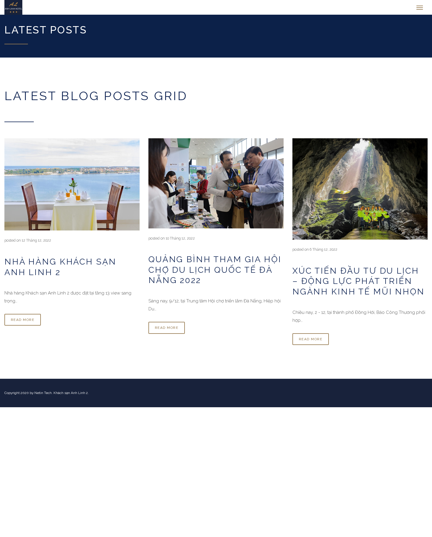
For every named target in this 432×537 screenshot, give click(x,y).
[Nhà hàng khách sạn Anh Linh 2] (72, 187)
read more (22, 323)
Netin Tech (43, 396)
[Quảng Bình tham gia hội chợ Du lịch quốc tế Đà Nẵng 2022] (216, 186)
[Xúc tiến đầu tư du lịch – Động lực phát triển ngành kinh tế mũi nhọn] (360, 192)
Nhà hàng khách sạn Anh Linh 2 (60, 270)
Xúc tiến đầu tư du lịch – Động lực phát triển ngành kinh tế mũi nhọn (358, 284)
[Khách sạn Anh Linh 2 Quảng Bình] (36, 8)
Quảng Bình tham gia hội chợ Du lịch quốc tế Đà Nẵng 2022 (215, 272)
